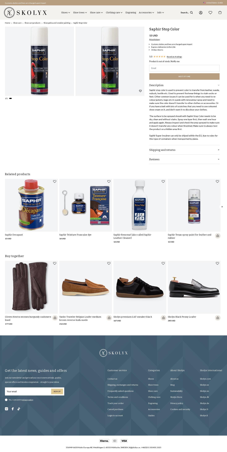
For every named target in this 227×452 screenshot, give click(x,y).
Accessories (145, 12)
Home (7, 23)
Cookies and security (180, 409)
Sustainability (176, 391)
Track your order (115, 403)
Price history (154, 39)
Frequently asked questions (120, 391)
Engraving (131, 12)
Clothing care (113, 12)
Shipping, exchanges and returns (122, 385)
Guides (151, 415)
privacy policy (27, 400)
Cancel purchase (115, 409)
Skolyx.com (205, 379)
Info (159, 12)
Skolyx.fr (204, 409)
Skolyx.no (204, 391)
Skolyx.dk (204, 397)
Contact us (112, 379)
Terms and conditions (117, 397)
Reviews (154, 159)
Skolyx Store (176, 397)
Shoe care (95, 12)
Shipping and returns (162, 149)
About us (174, 379)
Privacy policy (176, 403)
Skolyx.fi (204, 415)
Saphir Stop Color (80, 23)
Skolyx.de (204, 403)
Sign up (57, 391)
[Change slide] (10, 98)
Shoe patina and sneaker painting (57, 23)
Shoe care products (32, 23)
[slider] (39, 61)
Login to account (115, 415)
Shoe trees (78, 12)
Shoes (64, 12)
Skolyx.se (204, 385)
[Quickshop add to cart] (218, 235)
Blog (172, 385)
